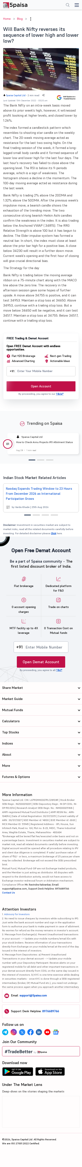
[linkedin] (39, 1032)
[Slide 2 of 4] (36, 515)
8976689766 (50, 1011)
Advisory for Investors (17, 914)
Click (53, 533)
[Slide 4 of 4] (54, 515)
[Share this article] (43, 95)
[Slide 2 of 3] (40, 459)
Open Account (41, 386)
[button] (30, 19)
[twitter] (22, 1032)
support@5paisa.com (33, 995)
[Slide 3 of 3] (49, 459)
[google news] (56, 1032)
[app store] (50, 1072)
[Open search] (68, 5)
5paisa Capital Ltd (15, 95)
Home (7, 19)
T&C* (59, 670)
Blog (20, 19)
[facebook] (30, 1032)
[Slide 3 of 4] (45, 515)
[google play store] (17, 1072)
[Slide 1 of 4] (27, 515)
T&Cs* (59, 393)
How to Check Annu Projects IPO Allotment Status (44, 442)
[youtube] (47, 1032)
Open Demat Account (41, 661)
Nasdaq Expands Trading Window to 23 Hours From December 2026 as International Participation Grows (39, 494)
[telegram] (5, 1032)
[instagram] (14, 1032)
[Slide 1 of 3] (32, 459)
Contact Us (8, 892)
